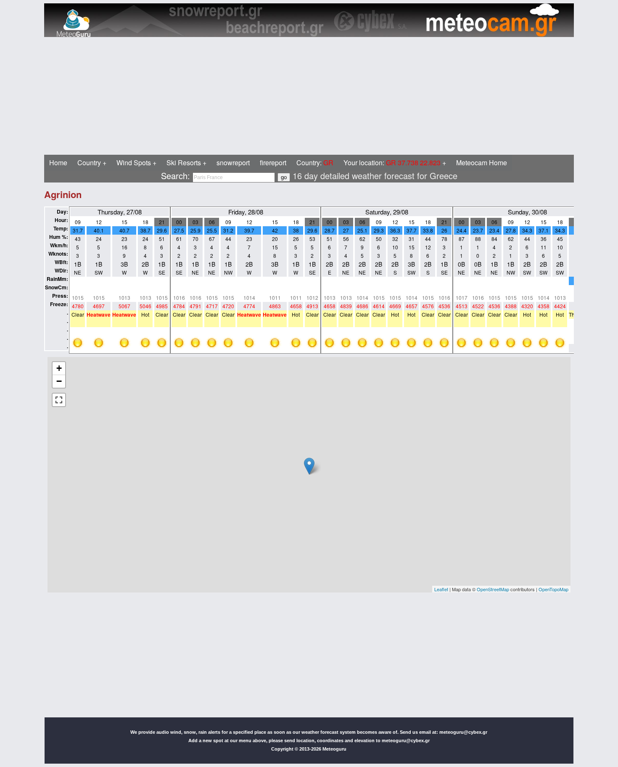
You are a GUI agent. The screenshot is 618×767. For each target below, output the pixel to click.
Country (89, 162)
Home (58, 162)
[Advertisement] (255, 96)
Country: (314, 162)
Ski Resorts (183, 162)
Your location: (392, 162)
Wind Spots (133, 162)
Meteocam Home (481, 162)
